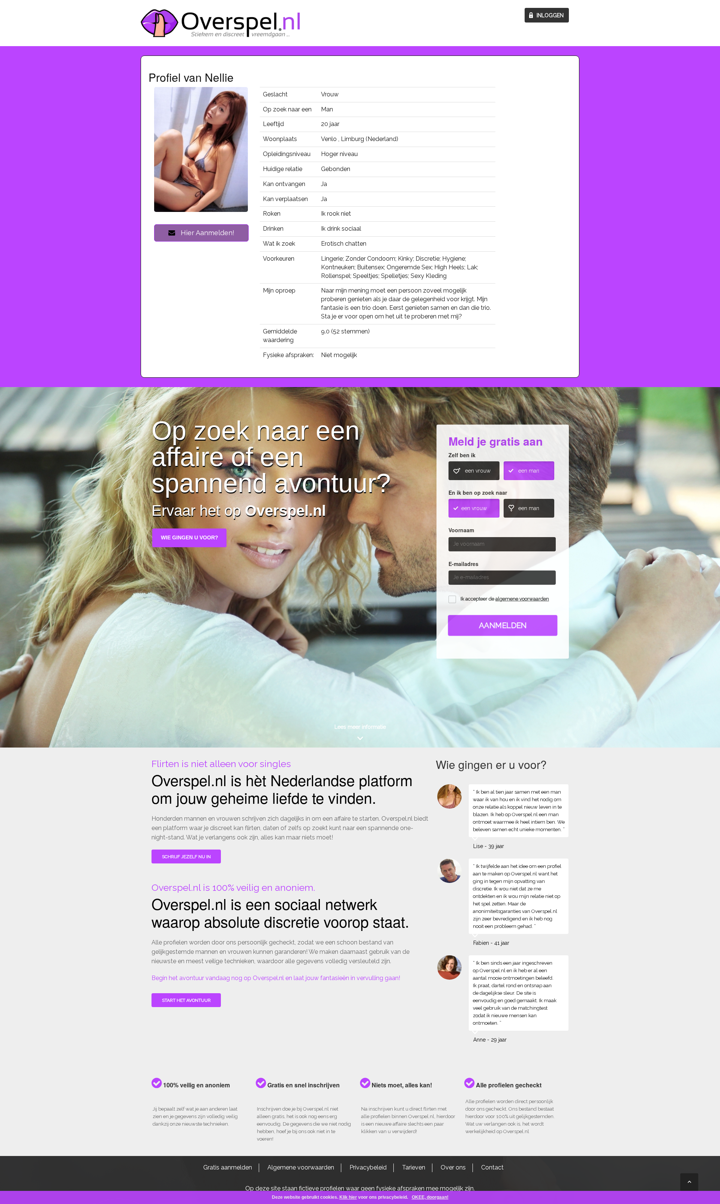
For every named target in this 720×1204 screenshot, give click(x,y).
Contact (492, 1167)
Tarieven (413, 1167)
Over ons (453, 1167)
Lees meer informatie (360, 727)
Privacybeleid (368, 1167)
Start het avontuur (186, 1000)
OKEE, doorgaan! (430, 1197)
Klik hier (348, 1197)
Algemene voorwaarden (300, 1167)
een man (528, 471)
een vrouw (477, 471)
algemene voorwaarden (522, 599)
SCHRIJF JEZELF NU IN (186, 856)
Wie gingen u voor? (189, 537)
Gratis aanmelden (227, 1167)
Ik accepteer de (504, 599)
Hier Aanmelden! (204, 233)
